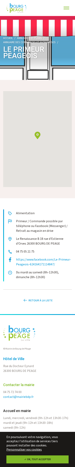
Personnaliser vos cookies (24, 450)
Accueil (8, 38)
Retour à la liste (40, 300)
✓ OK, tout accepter (37, 459)
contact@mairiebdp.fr (18, 397)
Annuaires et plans (29, 38)
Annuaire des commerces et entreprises (29, 42)
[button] (37, 135)
